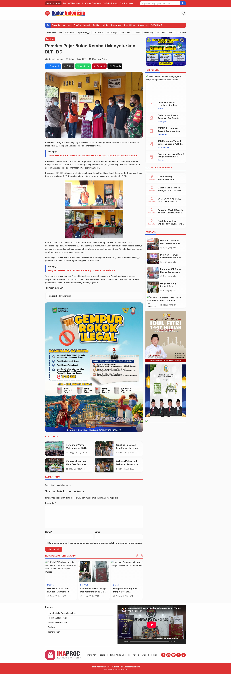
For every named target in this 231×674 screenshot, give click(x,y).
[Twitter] (178, 655)
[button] (183, 3)
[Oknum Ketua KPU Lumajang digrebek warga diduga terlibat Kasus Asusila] (166, 87)
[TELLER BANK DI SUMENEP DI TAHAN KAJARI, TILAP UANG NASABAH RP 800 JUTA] (127, 571)
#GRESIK (137, 32)
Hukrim (105, 25)
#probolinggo (84, 32)
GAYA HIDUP (156, 25)
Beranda (56, 25)
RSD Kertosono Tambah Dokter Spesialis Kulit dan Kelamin (170, 144)
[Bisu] (178, 641)
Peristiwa (50, 39)
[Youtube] (173, 655)
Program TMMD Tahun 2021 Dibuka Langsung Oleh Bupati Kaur (81, 270)
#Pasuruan (125, 32)
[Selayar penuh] (182, 641)
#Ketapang (148, 32)
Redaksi (51, 627)
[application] (152, 624)
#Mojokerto (70, 32)
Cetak (104, 59)
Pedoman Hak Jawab (57, 618)
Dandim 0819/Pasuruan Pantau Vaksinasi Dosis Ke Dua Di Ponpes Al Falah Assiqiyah (93, 155)
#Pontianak (98, 32)
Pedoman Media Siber (58, 622)
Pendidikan (129, 25)
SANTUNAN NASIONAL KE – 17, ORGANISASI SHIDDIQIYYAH (169, 202)
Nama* (48, 532)
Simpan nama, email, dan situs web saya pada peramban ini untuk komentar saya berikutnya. (95, 543)
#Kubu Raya (112, 32)
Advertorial (143, 25)
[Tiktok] (183, 655)
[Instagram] (168, 655)
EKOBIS (77, 25)
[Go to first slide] (141, 555)
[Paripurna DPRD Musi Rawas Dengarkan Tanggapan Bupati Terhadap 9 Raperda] (153, 273)
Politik (96, 25)
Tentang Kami (54, 632)
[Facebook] (163, 655)
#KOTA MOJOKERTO (166, 32)
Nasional (67, 25)
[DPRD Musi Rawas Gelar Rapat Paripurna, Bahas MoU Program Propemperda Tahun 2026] (153, 258)
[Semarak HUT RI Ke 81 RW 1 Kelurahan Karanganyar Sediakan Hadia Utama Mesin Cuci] (153, 301)
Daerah (86, 25)
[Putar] (121, 641)
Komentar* (50, 503)
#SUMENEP (183, 32)
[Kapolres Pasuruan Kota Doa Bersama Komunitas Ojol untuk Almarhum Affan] (54, 465)
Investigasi (116, 25)
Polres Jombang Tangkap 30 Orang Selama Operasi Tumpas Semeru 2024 (96, 3)
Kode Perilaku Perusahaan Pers (62, 613)
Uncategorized (164, 147)
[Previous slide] (137, 555)
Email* (98, 532)
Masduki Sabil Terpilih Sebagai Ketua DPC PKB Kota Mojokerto (169, 190)
